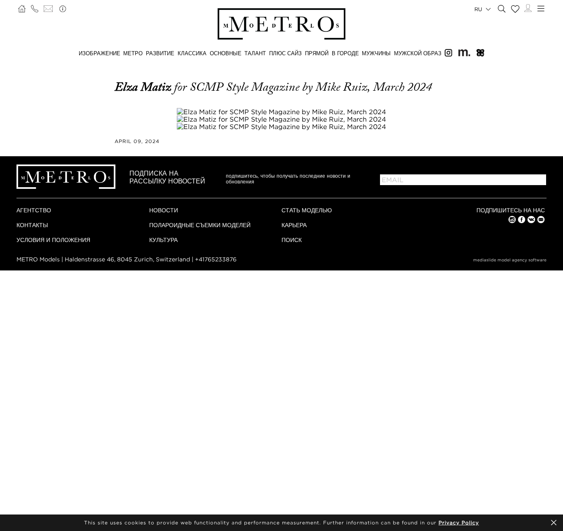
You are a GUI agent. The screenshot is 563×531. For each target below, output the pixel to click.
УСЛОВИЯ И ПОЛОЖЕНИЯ (53, 240)
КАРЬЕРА (294, 225)
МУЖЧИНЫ (376, 53)
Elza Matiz (144, 87)
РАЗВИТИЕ (160, 53)
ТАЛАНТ (255, 53)
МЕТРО (133, 53)
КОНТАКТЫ (32, 225)
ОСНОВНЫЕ (226, 53)
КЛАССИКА (192, 53)
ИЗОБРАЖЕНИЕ (99, 53)
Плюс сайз (285, 53)
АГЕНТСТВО (33, 210)
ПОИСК (292, 240)
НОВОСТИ (163, 210)
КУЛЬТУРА (163, 240)
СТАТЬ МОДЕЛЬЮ (307, 210)
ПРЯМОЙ (316, 53)
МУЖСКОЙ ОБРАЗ (417, 53)
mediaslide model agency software (510, 260)
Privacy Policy (459, 522)
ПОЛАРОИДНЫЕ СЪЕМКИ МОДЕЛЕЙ (200, 225)
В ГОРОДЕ (345, 53)
